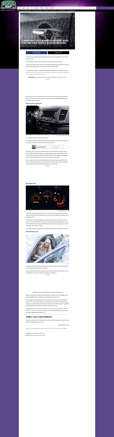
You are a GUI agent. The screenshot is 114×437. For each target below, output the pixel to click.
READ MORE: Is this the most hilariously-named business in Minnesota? (47, 292)
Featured (43, 335)
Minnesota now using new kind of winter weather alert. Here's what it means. (50, 77)
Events (41, 8)
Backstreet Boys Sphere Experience (24, 10)
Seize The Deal (53, 10)
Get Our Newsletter (61, 10)
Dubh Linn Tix (46, 10)
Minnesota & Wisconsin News (36, 335)
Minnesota (31, 58)
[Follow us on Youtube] (94, 8)
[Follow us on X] (91, 8)
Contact (52, 8)
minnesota (37, 333)
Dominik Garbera (62, 135)
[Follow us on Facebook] (88, 8)
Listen (28, 8)
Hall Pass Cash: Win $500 (37, 10)
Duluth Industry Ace (71, 10)
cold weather (65, 56)
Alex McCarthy (62, 210)
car (34, 333)
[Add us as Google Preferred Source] (85, 8)
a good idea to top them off (37, 310)
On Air (23, 8)
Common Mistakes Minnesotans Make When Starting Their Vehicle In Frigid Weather (48, 328)
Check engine (42, 333)
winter (32, 333)
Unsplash (67, 135)
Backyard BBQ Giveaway (10, 10)
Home (19, 8)
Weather (47, 8)
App (32, 8)
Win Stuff (37, 8)
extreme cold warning (42, 61)
